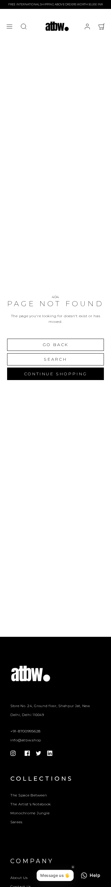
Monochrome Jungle (29, 813)
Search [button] (55, 359)
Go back (56, 344)
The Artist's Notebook (30, 804)
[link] (87, 26)
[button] (9, 26)
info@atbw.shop (25, 740)
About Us (19, 877)
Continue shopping (55, 373)
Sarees (16, 822)
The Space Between (28, 795)
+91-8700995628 (25, 731)
